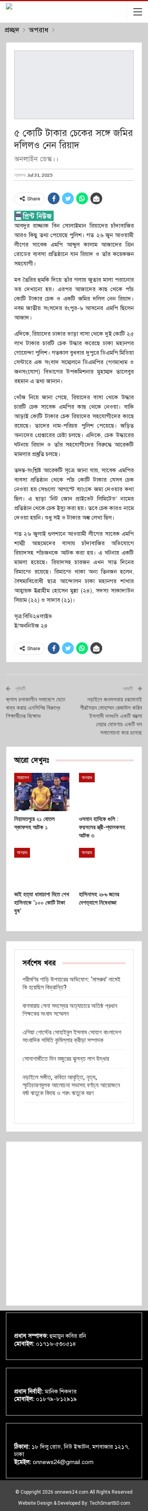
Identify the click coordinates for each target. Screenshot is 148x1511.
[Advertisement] (74, 1224)
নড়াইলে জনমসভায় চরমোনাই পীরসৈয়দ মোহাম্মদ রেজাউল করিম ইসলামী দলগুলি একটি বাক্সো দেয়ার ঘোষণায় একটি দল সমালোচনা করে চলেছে (111, 716)
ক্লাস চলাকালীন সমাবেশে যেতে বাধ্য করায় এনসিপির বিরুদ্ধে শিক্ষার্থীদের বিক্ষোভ (35, 708)
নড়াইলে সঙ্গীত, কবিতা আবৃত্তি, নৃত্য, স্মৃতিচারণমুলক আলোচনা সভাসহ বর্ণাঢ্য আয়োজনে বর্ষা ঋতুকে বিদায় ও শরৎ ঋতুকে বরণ (71, 1085)
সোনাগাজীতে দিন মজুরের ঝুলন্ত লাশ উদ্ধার (65, 1058)
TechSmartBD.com (110, 1503)
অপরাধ (87, 777)
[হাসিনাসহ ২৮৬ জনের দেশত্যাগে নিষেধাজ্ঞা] (106, 867)
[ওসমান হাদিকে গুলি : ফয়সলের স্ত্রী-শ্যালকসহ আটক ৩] (106, 792)
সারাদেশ (23, 777)
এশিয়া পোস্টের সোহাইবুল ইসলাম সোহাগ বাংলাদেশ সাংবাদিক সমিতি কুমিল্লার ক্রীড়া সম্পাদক (71, 1036)
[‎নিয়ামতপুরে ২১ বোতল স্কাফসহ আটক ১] (41, 792)
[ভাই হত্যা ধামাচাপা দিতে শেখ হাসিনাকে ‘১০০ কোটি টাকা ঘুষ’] (41, 867)
